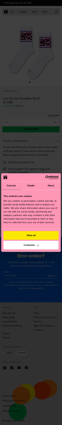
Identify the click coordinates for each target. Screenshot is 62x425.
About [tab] (51, 185)
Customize (29, 245)
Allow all (31, 235)
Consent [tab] (11, 185)
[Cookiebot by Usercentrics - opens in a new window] (45, 177)
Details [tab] (31, 185)
